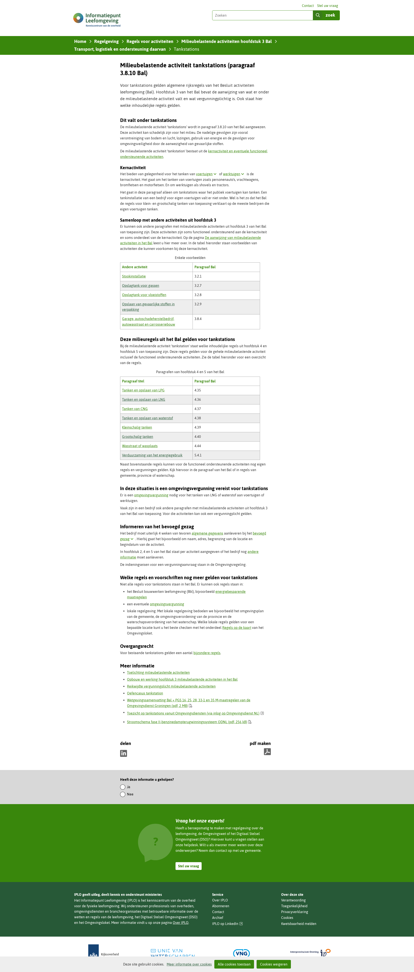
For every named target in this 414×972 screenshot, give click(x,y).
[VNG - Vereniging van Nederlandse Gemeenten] (241, 953)
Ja (128, 787)
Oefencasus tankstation (145, 693)
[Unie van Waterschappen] (172, 953)
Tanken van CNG (135, 409)
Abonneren (220, 906)
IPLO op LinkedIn (227, 924)
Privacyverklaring (294, 912)
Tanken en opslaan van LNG (143, 399)
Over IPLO (180, 923)
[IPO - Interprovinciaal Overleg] (310, 953)
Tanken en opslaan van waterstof (147, 418)
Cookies (287, 918)
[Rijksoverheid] (103, 953)
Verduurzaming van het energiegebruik (152, 455)
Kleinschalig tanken (137, 427)
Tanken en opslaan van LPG (143, 390)
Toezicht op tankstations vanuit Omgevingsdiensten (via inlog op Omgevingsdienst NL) (195, 713)
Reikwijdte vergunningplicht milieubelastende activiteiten (171, 686)
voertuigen (207, 174)
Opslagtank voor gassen (140, 285)
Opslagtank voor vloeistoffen (144, 295)
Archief (217, 918)
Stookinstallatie (134, 276)
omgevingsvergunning (151, 495)
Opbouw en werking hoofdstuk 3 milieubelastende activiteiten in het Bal (182, 679)
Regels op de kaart (236, 628)
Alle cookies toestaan (234, 964)
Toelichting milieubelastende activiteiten (158, 672)
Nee (130, 794)
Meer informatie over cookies (189, 964)
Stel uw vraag (327, 6)
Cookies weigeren (273, 964)
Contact (308, 6)
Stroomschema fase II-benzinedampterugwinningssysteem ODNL (187, 722)
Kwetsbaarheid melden (298, 924)
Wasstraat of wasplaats (140, 446)
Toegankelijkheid (294, 906)
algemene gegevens (207, 533)
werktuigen (234, 174)
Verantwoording (293, 900)
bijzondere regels (206, 653)
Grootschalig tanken (137, 437)
